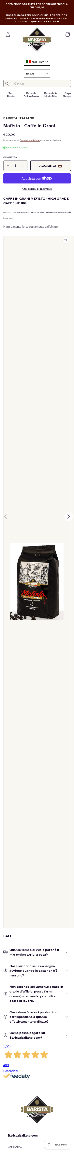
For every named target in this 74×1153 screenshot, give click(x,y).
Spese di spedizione (30, 140)
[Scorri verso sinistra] (5, 516)
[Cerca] (7, 83)
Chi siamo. (15, 1146)
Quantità (10, 157)
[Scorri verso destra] (68, 516)
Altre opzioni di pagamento (37, 188)
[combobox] (37, 62)
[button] (67, 34)
